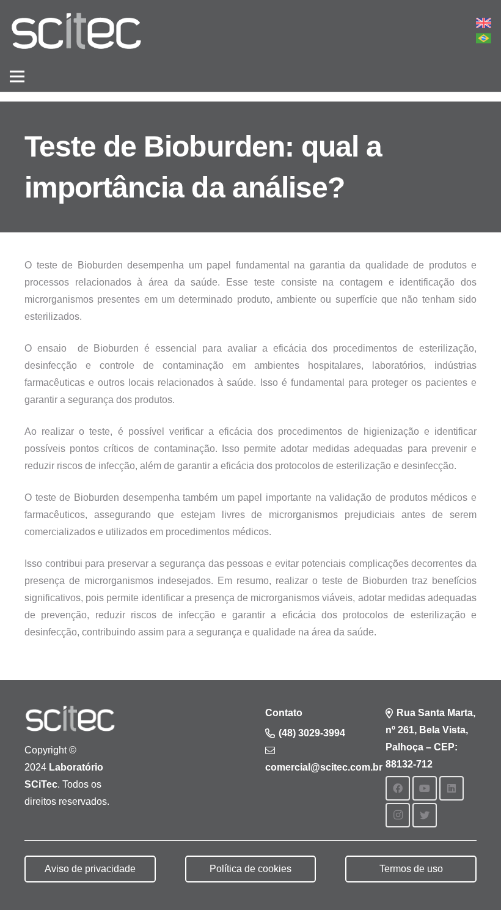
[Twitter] (424, 815)
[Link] (76, 31)
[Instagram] (398, 815)
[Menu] (17, 76)
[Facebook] (398, 788)
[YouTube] (424, 788)
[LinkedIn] (451, 788)
